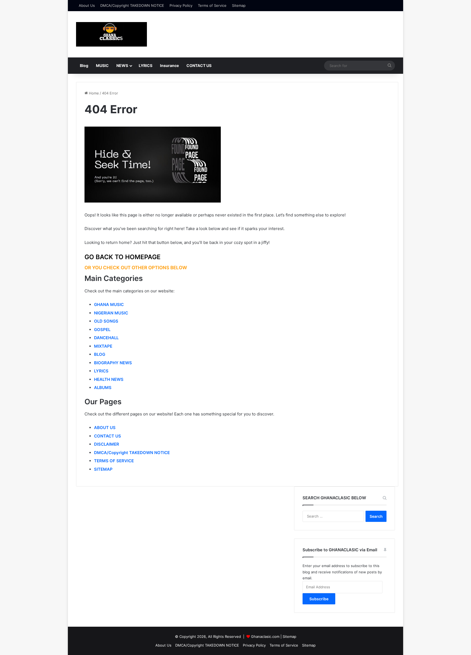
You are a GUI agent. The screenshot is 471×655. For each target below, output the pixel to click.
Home (93, 93)
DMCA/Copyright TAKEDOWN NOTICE (132, 5)
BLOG (99, 354)
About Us (87, 5)
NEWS (122, 65)
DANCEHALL (106, 337)
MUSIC (102, 65)
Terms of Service (212, 5)
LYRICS (145, 65)
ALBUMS (102, 387)
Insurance (169, 65)
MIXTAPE (103, 346)
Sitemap (239, 5)
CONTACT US (199, 65)
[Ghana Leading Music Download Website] (111, 34)
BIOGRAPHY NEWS (113, 362)
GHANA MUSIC (109, 304)
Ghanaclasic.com (265, 636)
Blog (84, 65)
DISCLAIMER (106, 444)
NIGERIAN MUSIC (111, 313)
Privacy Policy (181, 5)
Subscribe (318, 598)
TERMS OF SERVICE (114, 460)
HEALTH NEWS (108, 379)
